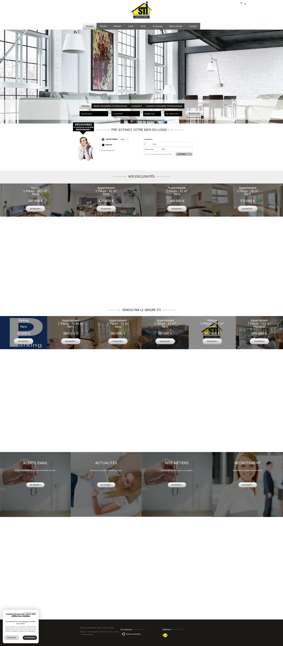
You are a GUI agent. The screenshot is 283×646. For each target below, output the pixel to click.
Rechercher (194, 113)
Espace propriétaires (133, 634)
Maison (109, 145)
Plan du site (83, 632)
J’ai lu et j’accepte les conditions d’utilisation (159, 154)
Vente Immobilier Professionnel (110, 106)
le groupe (158, 26)
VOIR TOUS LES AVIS (141, 386)
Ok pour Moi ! (30, 638)
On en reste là (29, 613)
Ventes (85, 106)
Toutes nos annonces (87, 634)
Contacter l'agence (198, 297)
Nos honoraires (104, 632)
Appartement (111, 139)
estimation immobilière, (144, 433)
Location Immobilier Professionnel (164, 106)
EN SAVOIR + (35, 485)
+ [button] (81, 232)
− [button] (81, 236)
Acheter (117, 26)
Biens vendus (176, 26)
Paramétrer (11, 638)
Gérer (143, 26)
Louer (131, 26)
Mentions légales (93, 632)
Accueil (89, 26)
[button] (91, 386)
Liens (111, 632)
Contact (193, 26)
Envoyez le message (191, 594)
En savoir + (35, 209)
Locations (136, 106)
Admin (116, 632)
